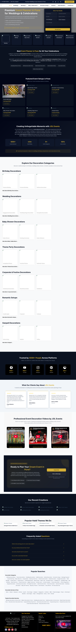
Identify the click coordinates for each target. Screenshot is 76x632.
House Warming (10, 578)
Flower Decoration (51, 583)
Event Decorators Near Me (32, 603)
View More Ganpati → (7, 342)
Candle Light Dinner (29, 580)
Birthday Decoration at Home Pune (13, 600)
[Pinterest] (61, 2)
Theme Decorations (21, 577)
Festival (53, 5)
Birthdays (23, 5)
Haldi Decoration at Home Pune (52, 600)
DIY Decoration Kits (56, 585)
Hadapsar (35, 592)
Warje (34, 593)
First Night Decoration (31, 583)
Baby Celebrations (32, 5)
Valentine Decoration (41, 583)
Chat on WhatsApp (56, 473)
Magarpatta (41, 592)
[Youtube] (9, 629)
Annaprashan (25, 578)
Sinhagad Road (40, 593)
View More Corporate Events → (10, 292)
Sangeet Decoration (61, 578)
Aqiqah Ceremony (31, 582)
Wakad (11, 592)
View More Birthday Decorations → (10, 190)
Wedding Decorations (30, 577)
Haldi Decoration (39, 577)
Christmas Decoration (43, 578)
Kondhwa (47, 592)
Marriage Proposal (65, 577)
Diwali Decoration (52, 578)
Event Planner (41, 585)
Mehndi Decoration (48, 577)
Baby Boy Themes (33, 585)
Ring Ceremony (14, 582)
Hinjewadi (16, 592)
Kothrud (20, 592)
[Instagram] (55, 2)
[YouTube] (58, 2)
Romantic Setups (44, 5)
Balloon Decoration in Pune (27, 600)
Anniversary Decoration (21, 583)
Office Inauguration (65, 582)
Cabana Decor (21, 580)
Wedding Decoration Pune (39, 600)
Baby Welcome (18, 578)
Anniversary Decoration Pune (43, 601)
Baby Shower (36, 580)
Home (10, 5)
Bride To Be (43, 580)
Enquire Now (56, 469)
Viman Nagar (29, 592)
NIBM (51, 592)
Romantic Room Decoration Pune (16, 601)
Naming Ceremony (33, 578)
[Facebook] (53, 2)
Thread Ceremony (22, 582)
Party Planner (48, 585)
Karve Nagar (29, 593)
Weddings (15, 5)
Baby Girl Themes (25, 585)
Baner (7, 592)
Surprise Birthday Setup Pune (30, 601)
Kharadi (52, 593)
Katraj (45, 593)
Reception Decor (49, 580)
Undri (49, 593)
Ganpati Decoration (11, 583)
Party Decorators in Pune (44, 603)
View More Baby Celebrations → (10, 241)
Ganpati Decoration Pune (65, 601)
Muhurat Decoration (60, 583)
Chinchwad (67, 592)
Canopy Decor (13, 580)
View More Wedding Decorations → (10, 216)
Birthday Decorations (11, 577)
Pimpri (62, 592)
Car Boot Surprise (46, 582)
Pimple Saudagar (56, 592)
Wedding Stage (64, 580)
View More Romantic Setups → (9, 317)
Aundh (24, 592)
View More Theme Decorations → (10, 266)
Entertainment (61, 5)
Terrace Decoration (55, 582)
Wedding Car (57, 580)
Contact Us (70, 5)
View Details (6, 103)
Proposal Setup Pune (54, 601)
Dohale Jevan (39, 582)
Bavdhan (24, 593)
